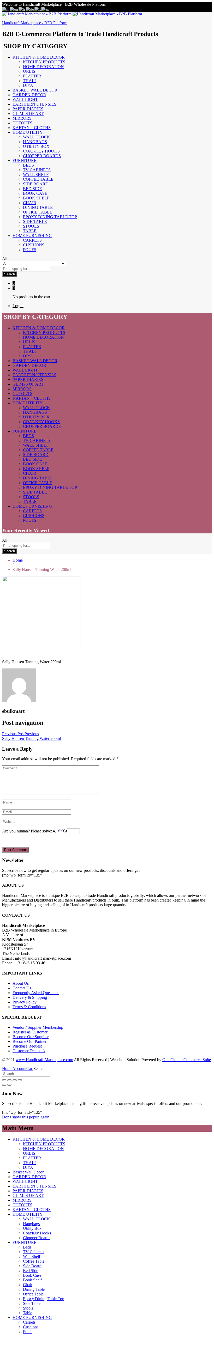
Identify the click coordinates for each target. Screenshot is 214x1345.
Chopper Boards (42, 156)
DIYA (28, 85)
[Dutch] (6, 9)
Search (9, 274)
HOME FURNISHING (32, 1317)
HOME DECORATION (43, 66)
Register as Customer (30, 1032)
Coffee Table (38, 179)
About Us (21, 983)
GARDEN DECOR (29, 95)
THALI (29, 80)
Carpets (32, 240)
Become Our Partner (29, 1041)
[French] (22, 9)
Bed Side (32, 188)
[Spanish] (45, 9)
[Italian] (37, 9)
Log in (18, 305)
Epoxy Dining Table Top (50, 217)
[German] (30, 9)
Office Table (37, 212)
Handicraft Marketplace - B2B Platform (34, 23)
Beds (28, 165)
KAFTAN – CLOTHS (32, 127)
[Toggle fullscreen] (15, 1080)
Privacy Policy (25, 1002)
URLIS (29, 71)
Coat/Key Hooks (41, 151)
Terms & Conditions (29, 1007)
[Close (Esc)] (4, 1080)
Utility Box (36, 146)
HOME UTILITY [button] (28, 132)
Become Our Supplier (31, 1036)
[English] (14, 9)
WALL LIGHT (25, 99)
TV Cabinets (37, 170)
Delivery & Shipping (30, 997)
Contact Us (22, 988)
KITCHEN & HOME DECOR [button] (39, 57)
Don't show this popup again (25, 1117)
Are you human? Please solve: (27, 831)
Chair (29, 202)
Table (30, 231)
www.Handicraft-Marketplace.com (44, 1059)
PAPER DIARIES (28, 109)
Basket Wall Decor (35, 90)
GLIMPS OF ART (28, 113)
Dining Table (38, 207)
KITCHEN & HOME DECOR (39, 1139)
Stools (31, 226)
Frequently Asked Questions (36, 992)
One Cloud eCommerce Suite (186, 1059)
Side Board (36, 184)
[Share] (9, 1080)
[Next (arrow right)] (9, 1085)
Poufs (29, 249)
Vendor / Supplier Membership (38, 1027)
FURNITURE (25, 1242)
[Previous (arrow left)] (4, 1085)
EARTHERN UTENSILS (34, 104)
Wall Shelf (36, 174)
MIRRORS (22, 118)
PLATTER (32, 76)
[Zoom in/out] (20, 1080)
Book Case (35, 193)
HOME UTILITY (28, 1214)
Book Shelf (36, 198)
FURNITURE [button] (25, 160)
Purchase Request (27, 1046)
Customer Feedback (29, 1051)
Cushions (33, 245)
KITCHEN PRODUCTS (44, 62)
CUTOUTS (22, 123)
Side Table (35, 221)
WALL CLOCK (36, 137)
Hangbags (35, 141)
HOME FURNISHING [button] (32, 235)
